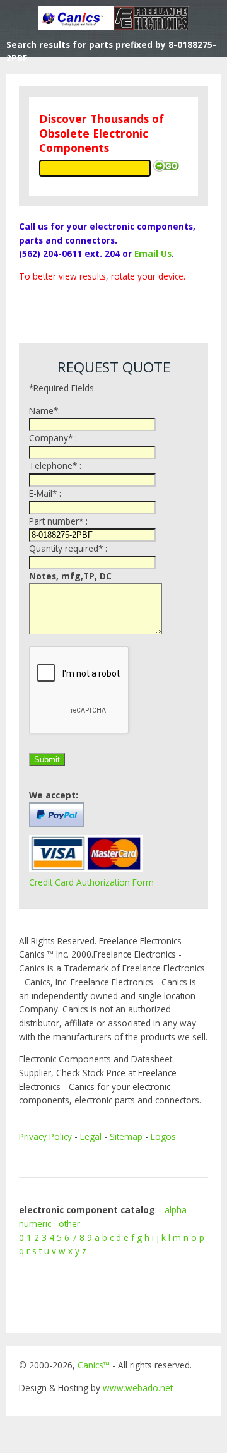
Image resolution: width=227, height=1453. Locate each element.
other (69, 1224)
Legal (91, 1136)
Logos (163, 1136)
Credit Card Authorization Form (91, 882)
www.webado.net (138, 1388)
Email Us (153, 253)
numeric (35, 1224)
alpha (176, 1210)
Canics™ (94, 1365)
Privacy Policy (45, 1136)
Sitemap (126, 1136)
